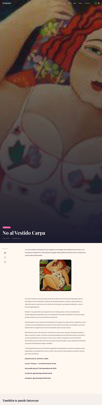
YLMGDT (7, 3)
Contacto (87, 3)
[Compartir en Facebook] (5, 252)
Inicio (69, 3)
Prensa (80, 3)
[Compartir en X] (5, 257)
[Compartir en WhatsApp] (5, 261)
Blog (75, 3)
